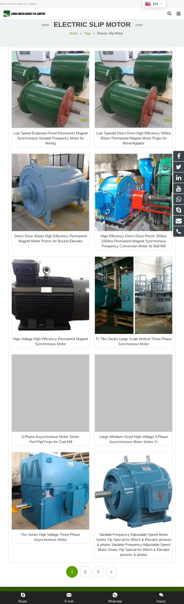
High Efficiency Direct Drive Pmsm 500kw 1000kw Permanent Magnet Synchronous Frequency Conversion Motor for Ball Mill (134, 241)
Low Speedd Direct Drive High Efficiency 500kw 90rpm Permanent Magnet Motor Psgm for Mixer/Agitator (133, 138)
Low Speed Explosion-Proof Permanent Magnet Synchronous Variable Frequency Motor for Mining (50, 138)
